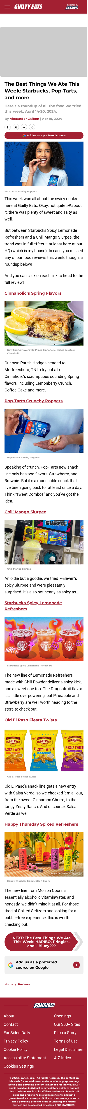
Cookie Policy (16, 1049)
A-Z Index (62, 1057)
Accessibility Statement (25, 1057)
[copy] (32, 127)
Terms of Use (66, 1041)
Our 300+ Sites (67, 1024)
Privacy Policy (16, 1041)
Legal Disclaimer (69, 1049)
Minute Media (26, 1077)
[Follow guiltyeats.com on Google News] (76, 965)
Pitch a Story (65, 1032)
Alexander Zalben (24, 119)
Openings (62, 1016)
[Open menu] (7, 6)
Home (9, 984)
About (9, 1016)
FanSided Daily (17, 1032)
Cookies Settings (19, 1066)
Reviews (24, 984)
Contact (11, 1024)
